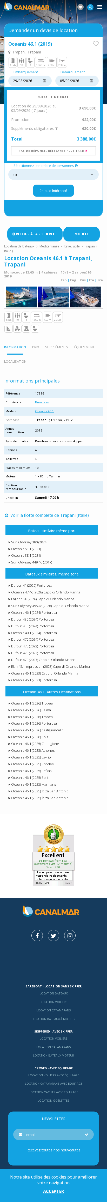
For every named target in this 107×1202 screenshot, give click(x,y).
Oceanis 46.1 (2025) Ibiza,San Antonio (40, 791)
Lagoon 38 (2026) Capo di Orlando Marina (42, 599)
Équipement (84, 347)
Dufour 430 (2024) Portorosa (32, 619)
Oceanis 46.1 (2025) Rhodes (32, 764)
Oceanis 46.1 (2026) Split (29, 736)
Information (15, 347)
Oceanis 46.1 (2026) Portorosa (34, 723)
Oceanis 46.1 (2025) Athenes (33, 750)
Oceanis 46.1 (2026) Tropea (32, 703)
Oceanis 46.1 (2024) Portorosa (34, 612)
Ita (91, 280)
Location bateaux (53, 993)
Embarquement (26, 72)
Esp (64, 280)
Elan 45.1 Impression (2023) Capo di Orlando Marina (50, 666)
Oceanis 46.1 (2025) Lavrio (31, 757)
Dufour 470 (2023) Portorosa (32, 646)
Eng (73, 280)
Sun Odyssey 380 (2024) (29, 542)
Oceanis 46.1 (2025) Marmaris (33, 784)
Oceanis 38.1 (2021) (26, 555)
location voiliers (54, 1038)
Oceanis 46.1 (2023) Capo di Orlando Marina (44, 673)
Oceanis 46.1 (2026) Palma (31, 710)
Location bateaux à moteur (53, 1019)
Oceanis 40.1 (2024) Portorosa (34, 632)
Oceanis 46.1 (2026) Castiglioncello (37, 730)
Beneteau (42, 402)
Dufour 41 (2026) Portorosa (31, 585)
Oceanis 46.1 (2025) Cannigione (35, 743)
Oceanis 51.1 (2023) (26, 549)
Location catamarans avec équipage (53, 1083)
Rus (83, 280)
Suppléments (56, 347)
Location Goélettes (53, 1100)
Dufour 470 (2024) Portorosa (32, 639)
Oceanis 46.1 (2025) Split (29, 777)
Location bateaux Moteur (53, 1055)
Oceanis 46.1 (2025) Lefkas (31, 770)
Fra (100, 280)
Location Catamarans (53, 1010)
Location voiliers (54, 1002)
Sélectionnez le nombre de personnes (44, 166)
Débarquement (73, 72)
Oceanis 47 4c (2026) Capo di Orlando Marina (45, 592)
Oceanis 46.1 (44, 411)
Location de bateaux (19, 246)
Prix (35, 347)
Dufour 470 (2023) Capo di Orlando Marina (43, 659)
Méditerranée (49, 246)
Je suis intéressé (53, 191)
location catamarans (53, 1047)
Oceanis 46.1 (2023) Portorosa (34, 680)
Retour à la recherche (36, 234)
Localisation (15, 361)
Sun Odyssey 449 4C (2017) (31, 562)
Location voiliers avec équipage (53, 1075)
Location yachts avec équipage (53, 1092)
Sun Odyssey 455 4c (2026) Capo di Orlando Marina (50, 605)
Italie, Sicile (72, 246)
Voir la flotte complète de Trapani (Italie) (49, 515)
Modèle (82, 234)
